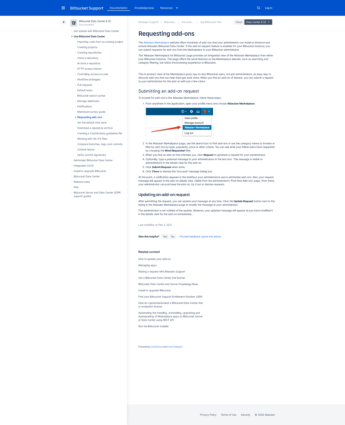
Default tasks (85, 90)
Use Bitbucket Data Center (89, 36)
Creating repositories (89, 52)
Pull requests (84, 84)
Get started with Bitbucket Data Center (96, 30)
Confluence (156, 346)
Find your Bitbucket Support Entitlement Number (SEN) (170, 296)
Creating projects (87, 47)
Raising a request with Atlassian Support (161, 271)
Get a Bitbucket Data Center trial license (161, 277)
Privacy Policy (208, 414)
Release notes (82, 181)
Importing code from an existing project (100, 41)
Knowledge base (144, 7)
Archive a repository (89, 63)
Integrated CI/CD (84, 165)
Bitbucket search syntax (91, 95)
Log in (268, 7)
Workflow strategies (88, 79)
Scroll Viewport (174, 346)
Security (245, 414)
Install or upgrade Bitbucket (90, 170)
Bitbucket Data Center (87, 176)
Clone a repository (87, 57)
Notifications (84, 106)
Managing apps (147, 265)
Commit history (86, 149)
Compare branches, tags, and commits (100, 144)
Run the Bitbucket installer (153, 326)
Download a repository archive (95, 127)
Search (258, 8)
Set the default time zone (92, 122)
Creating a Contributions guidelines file (99, 133)
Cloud (238, 22)
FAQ (76, 187)
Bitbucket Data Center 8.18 (95, 21)
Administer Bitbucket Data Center (93, 160)
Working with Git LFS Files (92, 138)
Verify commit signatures (91, 154)
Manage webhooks (88, 100)
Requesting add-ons (89, 117)
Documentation (118, 7)
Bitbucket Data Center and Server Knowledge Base (168, 284)
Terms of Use (228, 414)
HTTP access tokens (89, 68)
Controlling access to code (92, 74)
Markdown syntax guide (91, 111)
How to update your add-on (154, 258)
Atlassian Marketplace (156, 42)
